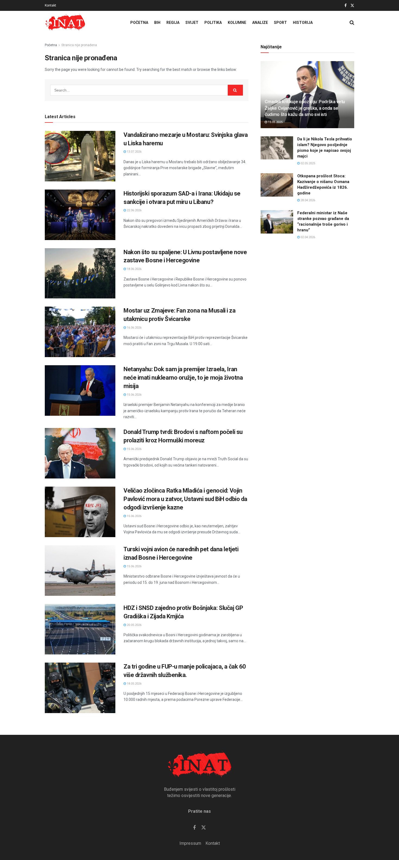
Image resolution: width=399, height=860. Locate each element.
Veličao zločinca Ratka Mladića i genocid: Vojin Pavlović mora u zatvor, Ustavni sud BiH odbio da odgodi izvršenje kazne (185, 499)
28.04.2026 (307, 200)
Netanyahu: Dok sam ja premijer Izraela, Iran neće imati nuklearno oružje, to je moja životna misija (183, 377)
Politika (213, 22)
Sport (280, 22)
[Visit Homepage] (65, 22)
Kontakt (50, 5)
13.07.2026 (133, 151)
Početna (139, 22)
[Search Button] (352, 22)
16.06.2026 (133, 327)
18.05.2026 (133, 683)
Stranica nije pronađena (79, 45)
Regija (172, 22)
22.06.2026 (133, 210)
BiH (157, 22)
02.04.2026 (307, 237)
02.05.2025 (307, 163)
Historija (303, 22)
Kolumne (237, 22)
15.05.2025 (275, 122)
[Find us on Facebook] (345, 5)
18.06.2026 (133, 269)
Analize (260, 22)
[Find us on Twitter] (352, 5)
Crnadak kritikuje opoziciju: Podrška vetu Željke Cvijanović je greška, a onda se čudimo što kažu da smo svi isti (305, 108)
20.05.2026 (133, 625)
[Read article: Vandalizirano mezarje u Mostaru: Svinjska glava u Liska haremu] (80, 156)
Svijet (191, 22)
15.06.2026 (133, 394)
